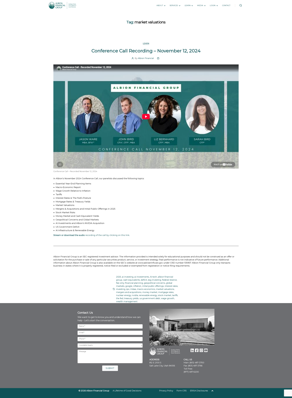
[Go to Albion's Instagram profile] (201, 350)
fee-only (120, 283)
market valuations (165, 289)
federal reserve (169, 280)
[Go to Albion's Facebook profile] (196, 350)
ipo (127, 289)
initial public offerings (153, 286)
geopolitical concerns (154, 283)
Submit (110, 368)
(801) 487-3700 (196, 362)
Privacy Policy (166, 390)
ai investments (141, 277)
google (128, 286)
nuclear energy (123, 295)
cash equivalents (131, 280)
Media (200, 5)
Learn (188, 5)
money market (149, 292)
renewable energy (148, 295)
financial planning (134, 283)
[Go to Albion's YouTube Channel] (206, 350)
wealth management (126, 301)
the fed (119, 298)
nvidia (135, 295)
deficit (144, 280)
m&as (133, 289)
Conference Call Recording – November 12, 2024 (146, 51)
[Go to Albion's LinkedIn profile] (192, 350)
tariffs (175, 295)
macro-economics (146, 289)
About (159, 5)
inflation (137, 286)
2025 (118, 277)
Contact (226, 5)
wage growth (167, 298)
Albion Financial (146, 58)
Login (212, 5)
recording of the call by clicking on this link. (91, 235)
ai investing (127, 277)
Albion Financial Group (97, 390)
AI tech (153, 277)
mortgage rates (166, 292)
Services (174, 5)
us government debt (149, 298)
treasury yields (131, 298)
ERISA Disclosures (199, 390)
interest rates (171, 286)
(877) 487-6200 (191, 372)
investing (120, 289)
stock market (164, 295)
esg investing (154, 280)
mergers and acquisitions (128, 292)
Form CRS (182, 390)
